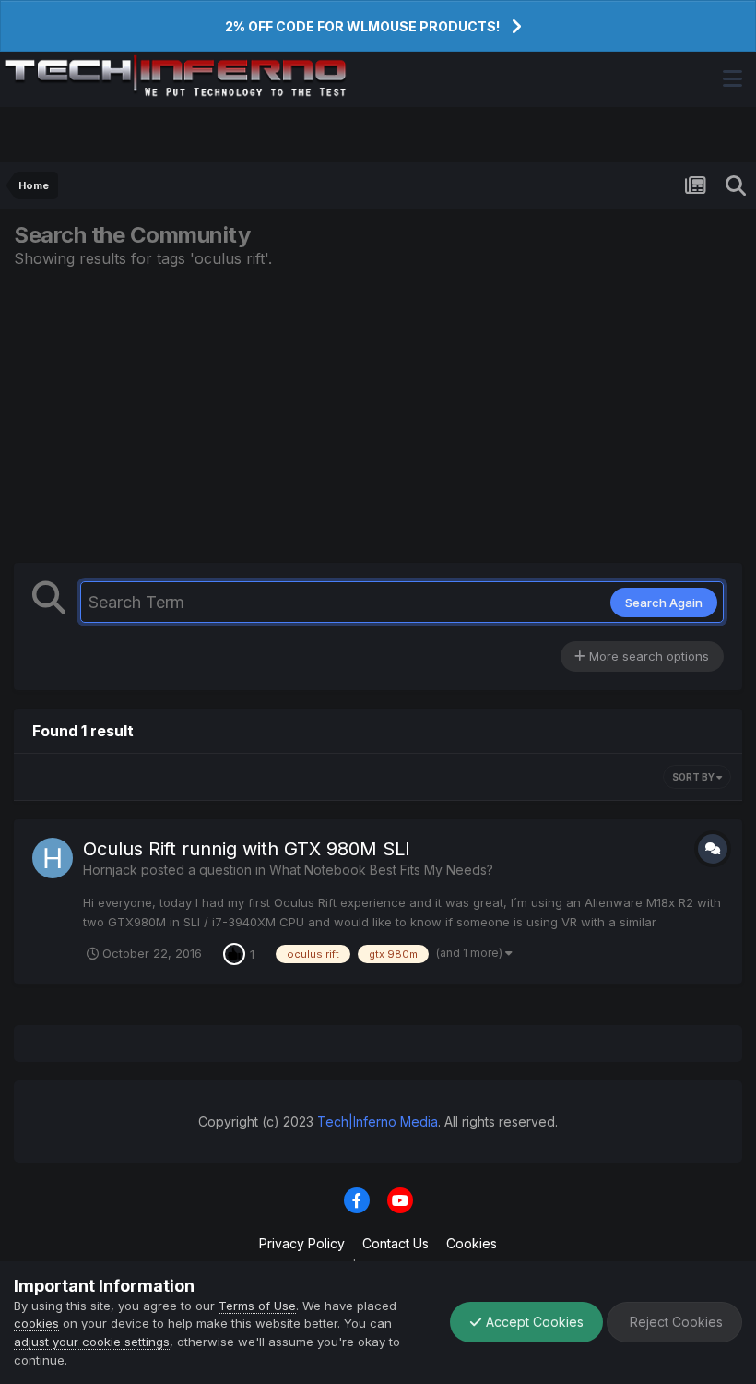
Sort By (694, 776)
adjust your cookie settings (92, 1341)
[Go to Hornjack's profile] (52, 858)
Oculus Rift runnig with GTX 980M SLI (246, 849)
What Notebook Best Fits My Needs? (381, 869)
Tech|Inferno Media (377, 1121)
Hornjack (110, 869)
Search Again (664, 602)
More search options (647, 656)
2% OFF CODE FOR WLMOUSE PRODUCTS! (362, 26)
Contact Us (395, 1243)
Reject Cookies (674, 1322)
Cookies (471, 1243)
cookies (36, 1323)
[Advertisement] (378, 415)
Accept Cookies (533, 1322)
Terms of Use (257, 1305)
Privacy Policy (302, 1243)
